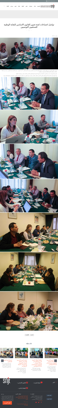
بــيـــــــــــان (26, 401)
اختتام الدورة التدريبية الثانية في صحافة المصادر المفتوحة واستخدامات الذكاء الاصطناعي (22, 363)
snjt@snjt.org (40, 400)
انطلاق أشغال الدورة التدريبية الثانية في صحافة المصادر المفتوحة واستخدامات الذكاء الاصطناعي (36, 363)
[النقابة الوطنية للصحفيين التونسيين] (47, 6)
